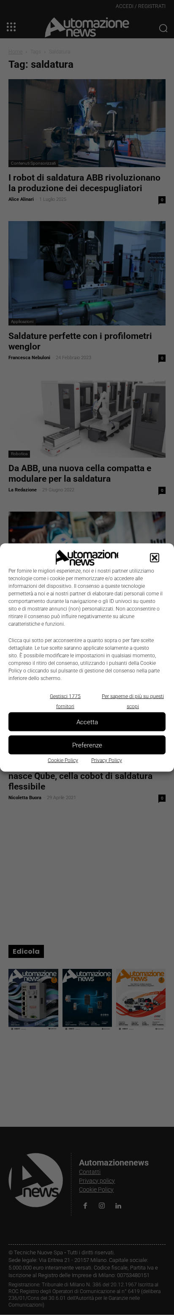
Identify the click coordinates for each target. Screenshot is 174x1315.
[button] (154, 558)
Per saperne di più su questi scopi (133, 702)
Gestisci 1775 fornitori (65, 702)
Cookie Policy (63, 760)
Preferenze (87, 745)
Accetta (87, 722)
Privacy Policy (106, 760)
